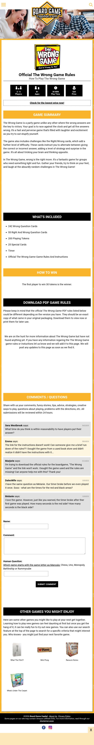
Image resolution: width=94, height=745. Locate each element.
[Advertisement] (47, 192)
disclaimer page (47, 721)
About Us (53, 716)
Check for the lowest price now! (47, 102)
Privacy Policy (64, 716)
